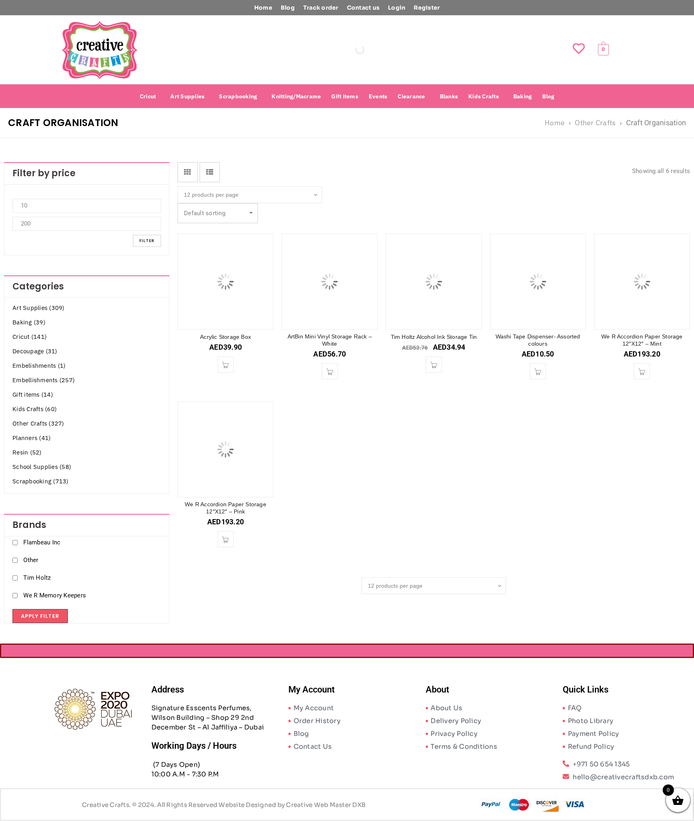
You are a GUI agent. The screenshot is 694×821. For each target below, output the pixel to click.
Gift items (344, 96)
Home (263, 7)
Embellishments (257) (43, 380)
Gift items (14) (32, 394)
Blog (288, 7)
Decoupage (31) (34, 351)
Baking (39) (28, 322)
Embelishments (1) (38, 365)
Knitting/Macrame (296, 96)
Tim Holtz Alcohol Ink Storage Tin (434, 337)
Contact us (363, 7)
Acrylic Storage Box (225, 337)
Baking (522, 96)
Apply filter (40, 616)
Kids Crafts (483, 96)
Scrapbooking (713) (40, 481)
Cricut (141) (29, 336)
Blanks (449, 96)
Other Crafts (595, 122)
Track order (321, 7)
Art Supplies (187, 96)
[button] (150, 96)
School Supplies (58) (41, 467)
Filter (147, 241)
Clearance (411, 96)
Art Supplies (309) (38, 308)
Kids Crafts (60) (34, 409)
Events (378, 96)
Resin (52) (27, 452)
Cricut (148, 96)
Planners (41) (31, 438)
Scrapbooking (238, 96)
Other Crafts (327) (38, 423)
